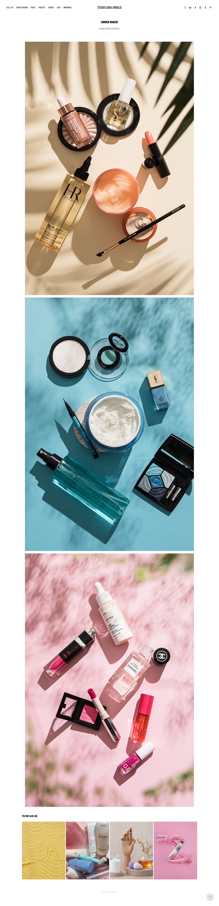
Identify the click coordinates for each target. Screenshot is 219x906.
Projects (42, 7)
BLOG (58, 7)
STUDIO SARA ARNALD (110, 8)
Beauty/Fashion (22, 7)
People (33, 7)
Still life (10, 7)
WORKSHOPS (67, 7)
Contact (51, 7)
